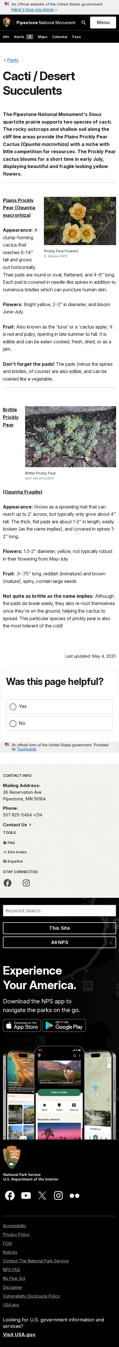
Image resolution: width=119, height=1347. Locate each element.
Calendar (60, 37)
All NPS (59, 942)
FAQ (11, 842)
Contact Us (15, 824)
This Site (59, 928)
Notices (10, 1252)
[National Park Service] (6, 23)
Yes (23, 706)
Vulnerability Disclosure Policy (31, 1296)
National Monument (45, 22)
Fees (76, 37)
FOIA (7, 1243)
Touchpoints (26, 749)
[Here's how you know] (59, 7)
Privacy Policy (16, 1234)
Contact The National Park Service (36, 1260)
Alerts (22, 37)
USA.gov (11, 1304)
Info (6, 37)
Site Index (17, 852)
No (22, 723)
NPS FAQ (11, 1269)
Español (15, 861)
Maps (42, 37)
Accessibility (14, 1225)
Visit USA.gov (19, 1334)
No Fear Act (14, 1278)
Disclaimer (12, 1287)
